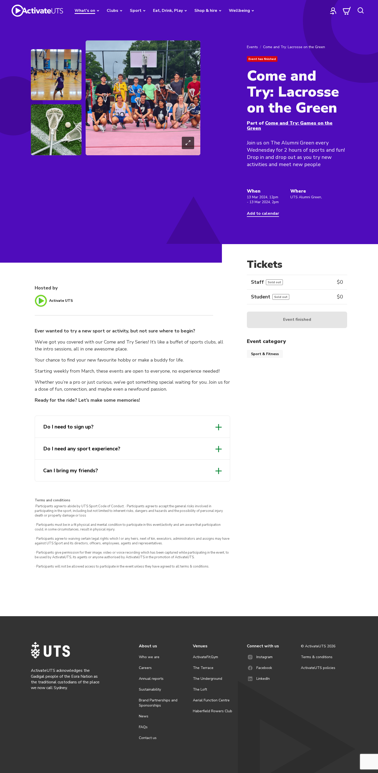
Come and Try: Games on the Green (289, 125)
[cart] (347, 10)
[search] (360, 10)
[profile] (333, 10)
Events (252, 47)
